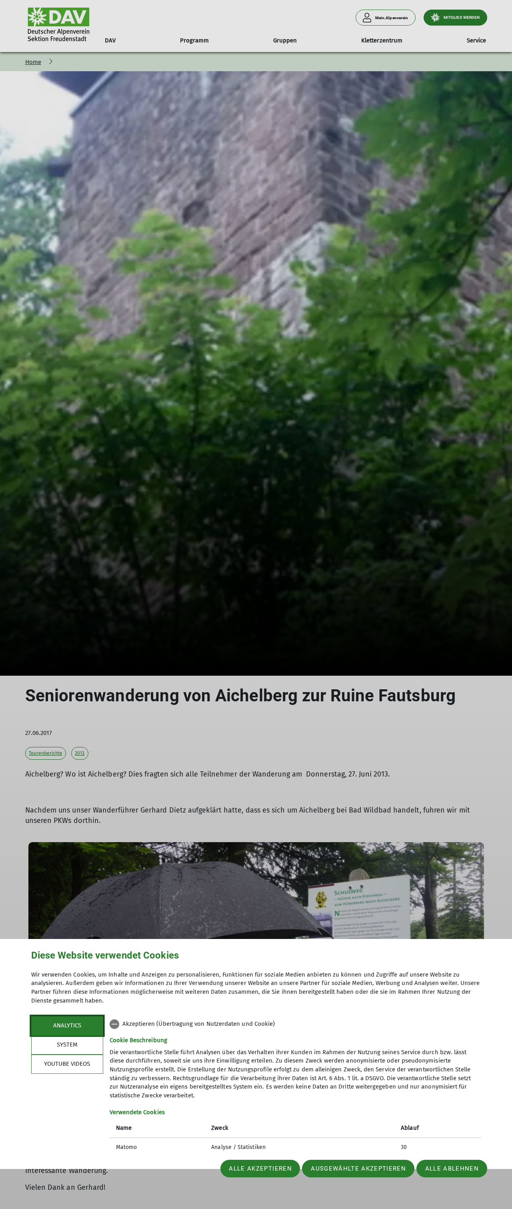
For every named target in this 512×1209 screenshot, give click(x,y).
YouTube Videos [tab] (67, 1063)
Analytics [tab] (67, 1025)
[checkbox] (295, 1024)
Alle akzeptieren (260, 1168)
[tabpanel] (295, 1086)
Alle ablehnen (452, 1168)
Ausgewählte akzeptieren (358, 1168)
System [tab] (67, 1044)
